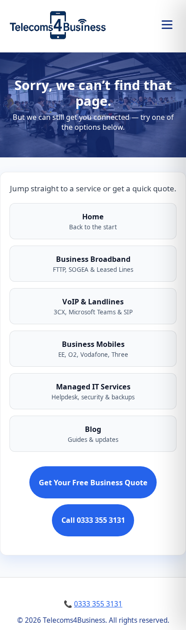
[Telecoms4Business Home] (57, 24)
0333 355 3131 (98, 604)
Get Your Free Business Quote (93, 483)
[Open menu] (167, 24)
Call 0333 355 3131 (93, 520)
